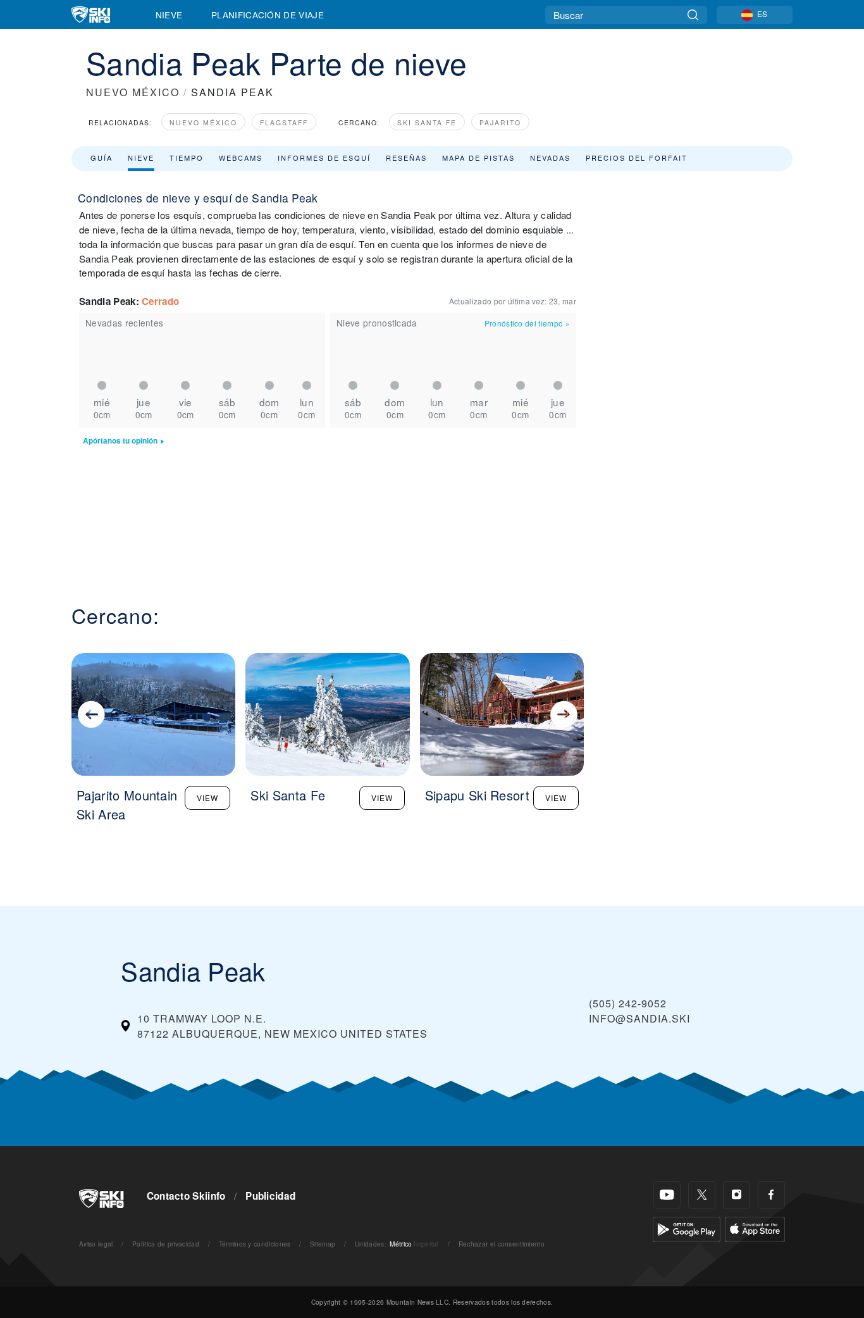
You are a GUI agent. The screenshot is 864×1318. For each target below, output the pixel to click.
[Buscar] (693, 15)
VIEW (207, 797)
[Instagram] (736, 1195)
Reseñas (406, 157)
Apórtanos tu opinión (120, 440)
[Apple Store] (755, 1227)
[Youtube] (667, 1195)
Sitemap (322, 1243)
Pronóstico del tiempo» (527, 323)
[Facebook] (771, 1195)
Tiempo (187, 157)
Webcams (240, 157)
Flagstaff (284, 122)
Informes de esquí (324, 157)
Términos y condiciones (255, 1243)
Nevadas (550, 157)
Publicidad (270, 1196)
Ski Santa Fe (427, 122)
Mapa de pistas (478, 157)
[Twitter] (701, 1195)
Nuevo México (203, 122)
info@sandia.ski (639, 1018)
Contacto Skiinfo (186, 1196)
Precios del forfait (637, 157)
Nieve (169, 14)
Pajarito (500, 122)
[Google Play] (686, 1227)
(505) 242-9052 (628, 1003)
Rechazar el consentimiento (502, 1243)
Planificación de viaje (267, 14)
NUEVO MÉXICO (133, 92)
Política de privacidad (165, 1243)
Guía (101, 157)
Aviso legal (96, 1243)
